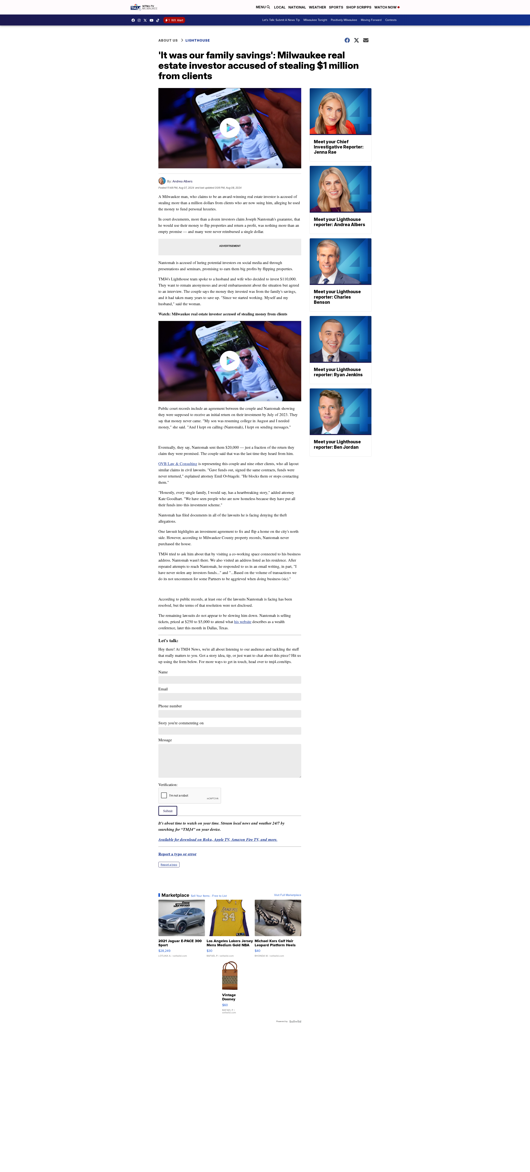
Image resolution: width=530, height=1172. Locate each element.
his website (242, 621)
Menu (261, 7)
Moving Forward (371, 20)
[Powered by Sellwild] (295, 1021)
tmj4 (134, 20)
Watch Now (386, 7)
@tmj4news (158, 20)
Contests (391, 20)
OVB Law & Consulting (177, 463)
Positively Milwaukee (344, 20)
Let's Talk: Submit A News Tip (281, 20)
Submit (167, 811)
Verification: (168, 784)
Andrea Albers (182, 181)
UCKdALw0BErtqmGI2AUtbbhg (152, 20)
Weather (317, 7)
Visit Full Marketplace (287, 895)
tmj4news (140, 20)
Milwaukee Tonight (315, 20)
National (297, 7)
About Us (168, 40)
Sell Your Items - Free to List (209, 896)
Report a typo (169, 864)
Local (279, 7)
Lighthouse (198, 40)
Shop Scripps (358, 7)
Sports (336, 7)
